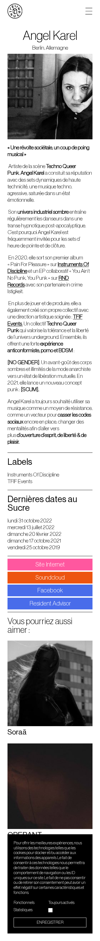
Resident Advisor (50, 603)
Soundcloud (50, 578)
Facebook (50, 590)
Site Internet (50, 564)
